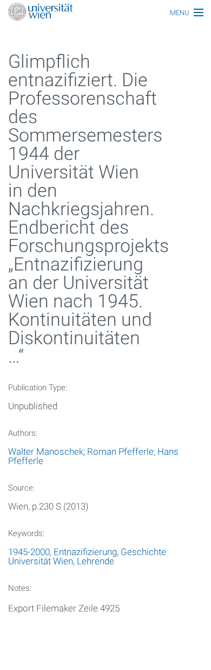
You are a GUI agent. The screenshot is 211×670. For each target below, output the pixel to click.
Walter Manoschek (45, 451)
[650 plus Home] (105, 12)
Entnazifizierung (85, 551)
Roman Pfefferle (120, 451)
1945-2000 (29, 551)
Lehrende (95, 561)
